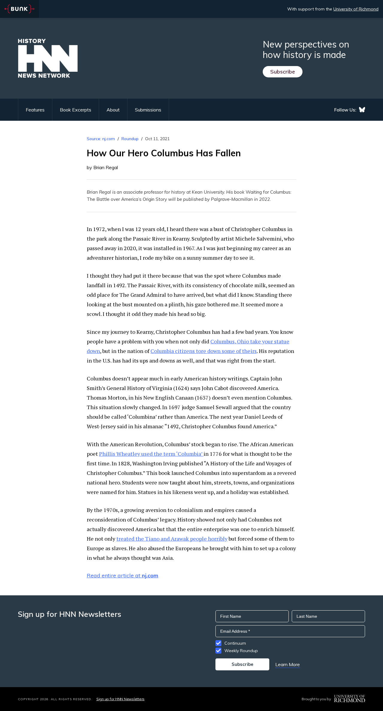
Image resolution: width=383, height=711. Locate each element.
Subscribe (282, 71)
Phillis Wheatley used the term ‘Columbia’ (151, 453)
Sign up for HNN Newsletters (120, 699)
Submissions (148, 110)
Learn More (287, 664)
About (113, 110)
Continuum (235, 643)
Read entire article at (122, 575)
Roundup (130, 138)
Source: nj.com (101, 138)
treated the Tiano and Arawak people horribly (171, 538)
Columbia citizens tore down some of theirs (204, 350)
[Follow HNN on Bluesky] (362, 110)
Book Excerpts (75, 110)
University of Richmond (356, 9)
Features (35, 110)
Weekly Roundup (241, 650)
